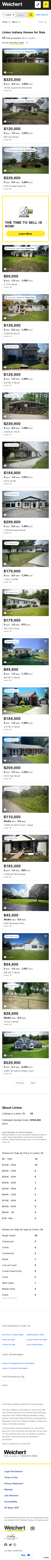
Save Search (42, 14)
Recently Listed (16, 43)
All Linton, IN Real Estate (12, 1334)
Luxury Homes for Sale (37, 1339)
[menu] (46, 4)
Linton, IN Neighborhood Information (18, 1363)
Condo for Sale (8, 1344)
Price (4, 22)
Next (33, 1082)
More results (28, 38)
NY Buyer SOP (11, 1507)
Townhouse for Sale (35, 1334)
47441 (5, 1385)
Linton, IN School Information (15, 1368)
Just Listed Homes (35, 1344)
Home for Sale (8, 1339)
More (14, 22)
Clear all (42, 22)
